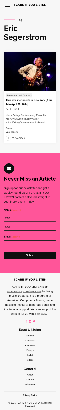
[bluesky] (34, 321)
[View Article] (30, 97)
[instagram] (30, 321)
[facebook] (26, 321)
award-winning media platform (24, 291)
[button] (7, 4)
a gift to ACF (41, 314)
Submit (30, 255)
